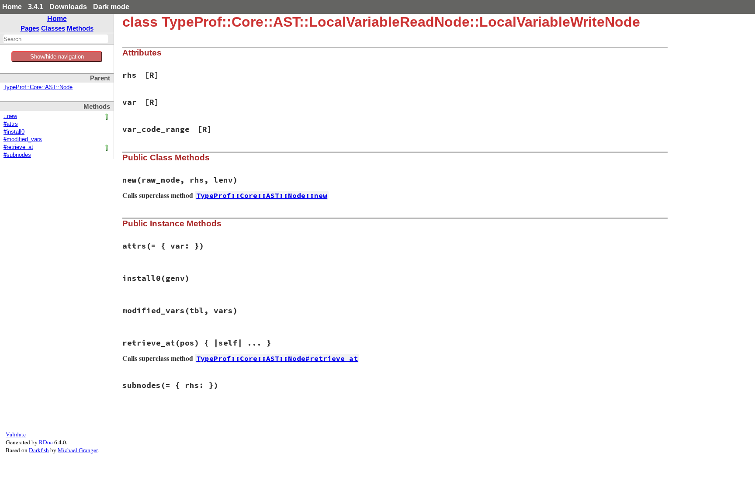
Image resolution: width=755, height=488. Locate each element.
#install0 (13, 132)
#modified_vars (22, 139)
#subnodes (17, 155)
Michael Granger (77, 450)
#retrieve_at (18, 147)
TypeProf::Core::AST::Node (38, 87)
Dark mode (111, 6)
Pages (30, 28)
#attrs (10, 124)
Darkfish (39, 450)
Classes (53, 28)
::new (10, 116)
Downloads (68, 6)
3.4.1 (35, 6)
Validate (16, 434)
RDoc (46, 442)
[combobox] (55, 39)
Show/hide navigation (57, 56)
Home (12, 6)
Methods (80, 28)
